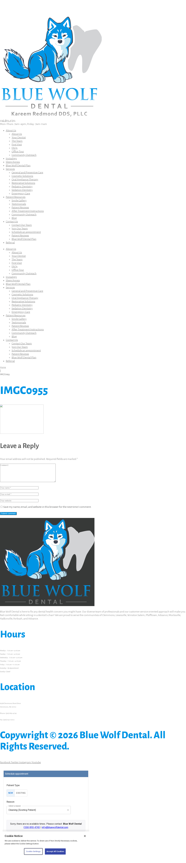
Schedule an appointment (26, 232)
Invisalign (11, 158)
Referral (10, 242)
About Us (11, 130)
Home (3, 367)
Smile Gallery (19, 200)
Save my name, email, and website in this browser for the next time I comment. (47, 506)
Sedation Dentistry (22, 190)
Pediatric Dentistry (22, 186)
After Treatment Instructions (28, 211)
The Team (17, 140)
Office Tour (18, 151)
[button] (23, 124)
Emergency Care (21, 193)
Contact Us (12, 221)
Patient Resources (15, 197)
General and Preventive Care (27, 172)
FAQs (14, 147)
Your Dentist (19, 137)
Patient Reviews (20, 207)
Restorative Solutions (23, 182)
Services (10, 168)
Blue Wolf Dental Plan (18, 165)
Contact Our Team (22, 225)
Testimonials (19, 204)
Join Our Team (20, 228)
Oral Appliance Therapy (25, 179)
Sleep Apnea (13, 161)
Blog (14, 218)
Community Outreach (24, 154)
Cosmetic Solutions (22, 175)
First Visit (17, 144)
